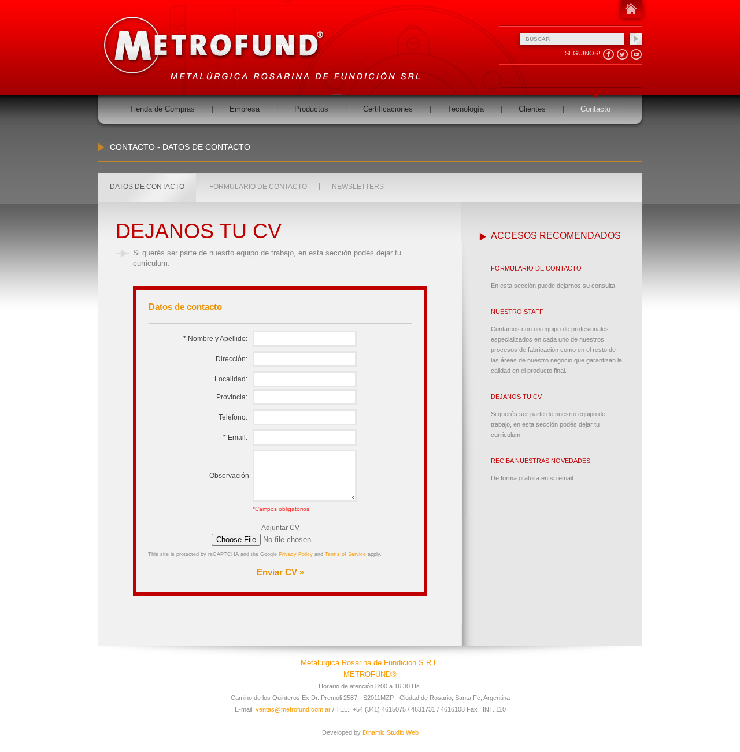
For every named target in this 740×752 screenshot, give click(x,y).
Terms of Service (345, 554)
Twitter (622, 54)
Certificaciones (388, 109)
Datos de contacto (147, 187)
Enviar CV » (280, 572)
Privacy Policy (296, 554)
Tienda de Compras (162, 109)
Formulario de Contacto (536, 268)
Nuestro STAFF (517, 311)
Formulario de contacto (258, 187)
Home (631, 9)
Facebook (608, 54)
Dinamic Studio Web (390, 732)
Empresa (245, 109)
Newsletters (358, 187)
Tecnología (465, 109)
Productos (311, 109)
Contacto (595, 109)
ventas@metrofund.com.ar (293, 709)
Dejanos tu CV (516, 396)
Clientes (532, 109)
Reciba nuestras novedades (540, 460)
